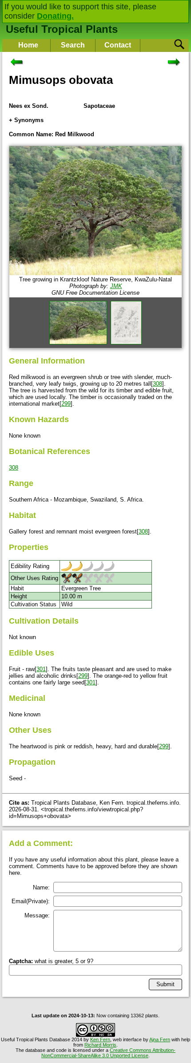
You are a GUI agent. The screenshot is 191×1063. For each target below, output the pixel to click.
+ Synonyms (26, 120)
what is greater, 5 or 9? (51, 961)
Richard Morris (100, 1044)
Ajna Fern (159, 1039)
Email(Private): (31, 901)
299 (66, 403)
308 (157, 383)
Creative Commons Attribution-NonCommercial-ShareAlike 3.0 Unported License (108, 1052)
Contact (117, 45)
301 (41, 669)
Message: (37, 915)
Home (28, 45)
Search (73, 45)
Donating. (55, 16)
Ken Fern (100, 1039)
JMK (116, 286)
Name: (41, 887)
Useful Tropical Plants (62, 29)
